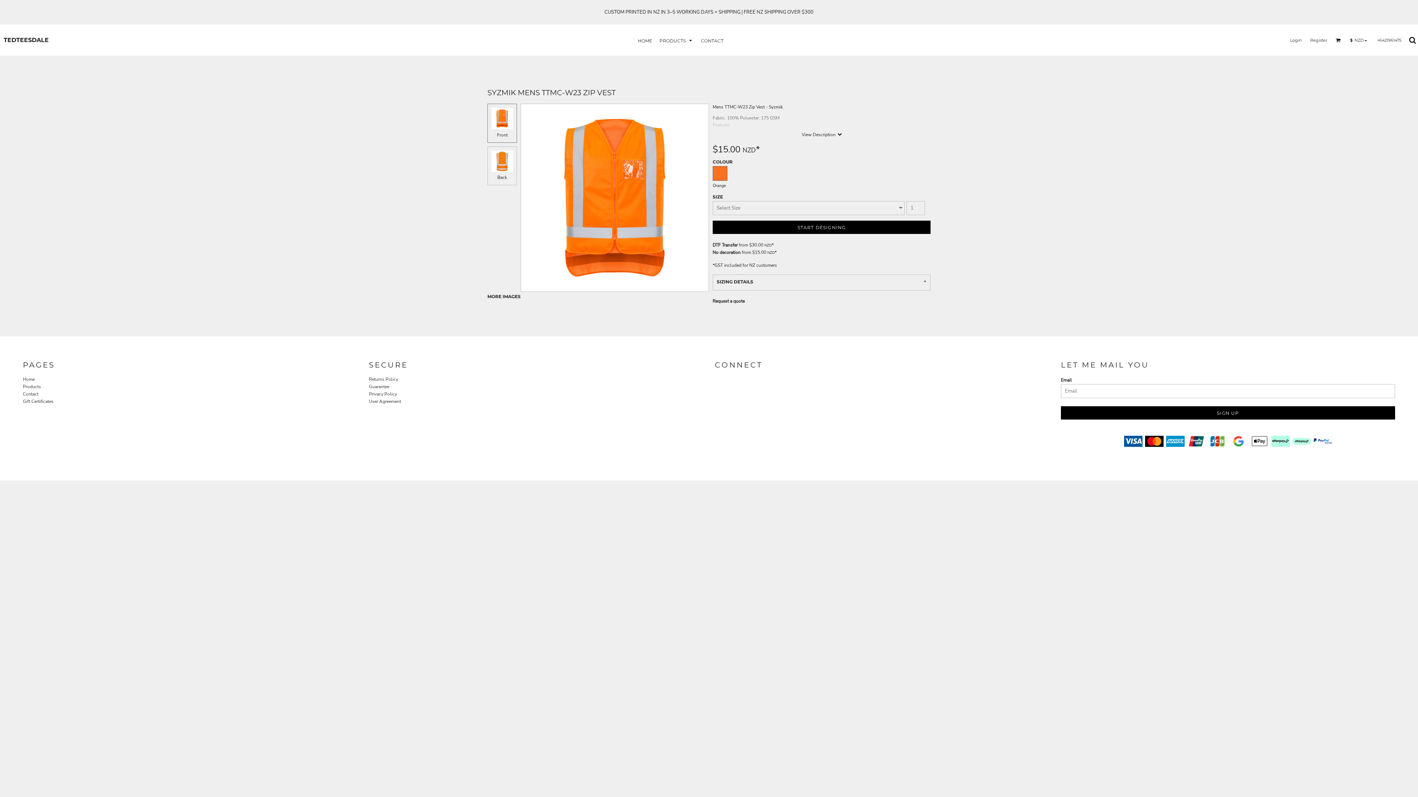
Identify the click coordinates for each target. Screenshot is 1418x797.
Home (29, 379)
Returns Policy (383, 379)
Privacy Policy (383, 394)
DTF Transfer (725, 245)
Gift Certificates (38, 401)
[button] (676, 40)
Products (32, 387)
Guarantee (379, 387)
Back (502, 177)
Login (1296, 40)
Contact (30, 394)
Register (1318, 40)
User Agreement (385, 401)
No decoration (727, 252)
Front (502, 135)
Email (1066, 380)
